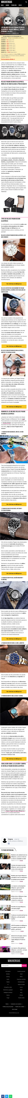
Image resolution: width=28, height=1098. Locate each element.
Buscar (24, 965)
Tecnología (14, 5)
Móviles (8, 974)
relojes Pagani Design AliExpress (14, 811)
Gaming (7, 5)
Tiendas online (21, 997)
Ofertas (21, 995)
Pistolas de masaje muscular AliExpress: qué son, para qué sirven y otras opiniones (18, 867)
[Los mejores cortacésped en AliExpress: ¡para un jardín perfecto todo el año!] (5, 888)
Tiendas (21, 860)
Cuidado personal (21, 971)
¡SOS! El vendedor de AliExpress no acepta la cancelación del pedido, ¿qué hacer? (19, 927)
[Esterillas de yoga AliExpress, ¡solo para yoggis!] (5, 908)
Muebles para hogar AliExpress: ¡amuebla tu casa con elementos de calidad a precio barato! (19, 877)
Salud (21, 974)
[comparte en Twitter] (6, 1096)
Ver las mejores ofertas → (8, 59)
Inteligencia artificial (8, 992)
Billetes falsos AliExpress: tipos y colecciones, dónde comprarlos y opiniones (19, 898)
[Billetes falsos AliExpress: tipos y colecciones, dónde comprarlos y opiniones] (5, 899)
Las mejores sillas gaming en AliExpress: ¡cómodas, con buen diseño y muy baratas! (19, 949)
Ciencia (8, 995)
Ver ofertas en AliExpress (14, 284)
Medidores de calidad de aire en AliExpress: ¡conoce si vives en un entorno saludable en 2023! (19, 856)
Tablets (8, 981)
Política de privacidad (8, 1006)
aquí (23, 419)
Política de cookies (19, 1006)
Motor (21, 976)
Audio (2, 5)
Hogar (8, 997)
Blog (21, 992)
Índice (7, 1004)
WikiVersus (14, 961)
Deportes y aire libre (21, 979)
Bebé (21, 989)
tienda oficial (6, 423)
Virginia (3, 33)
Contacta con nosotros (16, 1004)
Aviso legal (14, 1009)
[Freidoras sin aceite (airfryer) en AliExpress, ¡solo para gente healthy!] (5, 917)
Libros (21, 987)
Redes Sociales (21, 984)
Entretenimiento (21, 981)
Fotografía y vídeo (8, 987)
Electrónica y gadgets (8, 989)
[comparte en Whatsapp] (10, 1096)
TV (8, 984)
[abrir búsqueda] (26, 2)
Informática (8, 971)
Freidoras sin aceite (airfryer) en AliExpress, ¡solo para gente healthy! (19, 917)
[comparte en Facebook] (2, 1096)
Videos (20, 5)
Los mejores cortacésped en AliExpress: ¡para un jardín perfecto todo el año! (18, 887)
